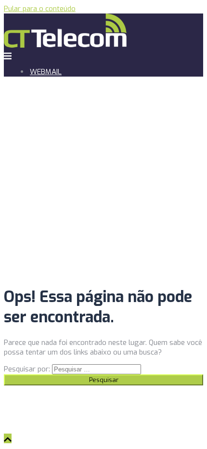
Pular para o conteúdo (40, 8)
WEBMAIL (46, 72)
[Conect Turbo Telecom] (65, 45)
